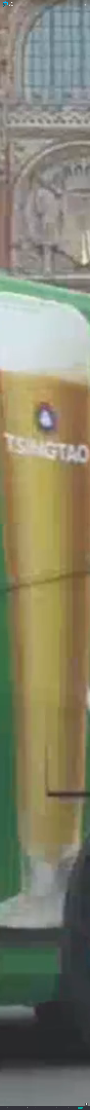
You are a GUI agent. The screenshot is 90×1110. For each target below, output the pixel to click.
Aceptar (80, 1107)
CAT (82, 5)
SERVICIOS (63, 5)
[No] (88, 1108)
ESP (78, 5)
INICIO (57, 5)
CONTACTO (72, 5)
